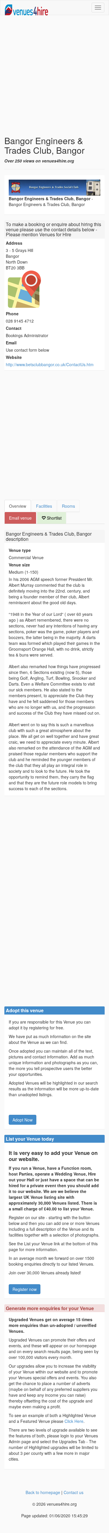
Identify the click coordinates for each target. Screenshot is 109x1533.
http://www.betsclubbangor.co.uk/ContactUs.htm (50, 364)
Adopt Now (22, 1120)
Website (14, 357)
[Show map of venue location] (54, 289)
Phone (12, 313)
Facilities (44, 506)
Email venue (20, 518)
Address (14, 243)
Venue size (19, 565)
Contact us (73, 1492)
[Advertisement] (54, 75)
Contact (14, 328)
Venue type (20, 550)
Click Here (74, 1421)
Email (11, 343)
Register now (24, 1289)
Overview (17, 506)
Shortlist (54, 518)
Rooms (68, 506)
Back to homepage (43, 1492)
